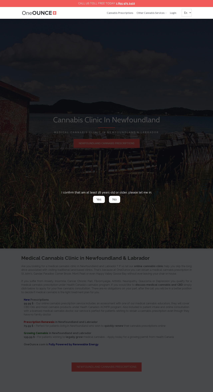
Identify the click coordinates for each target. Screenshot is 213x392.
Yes (99, 199)
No (114, 199)
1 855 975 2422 (125, 3)
